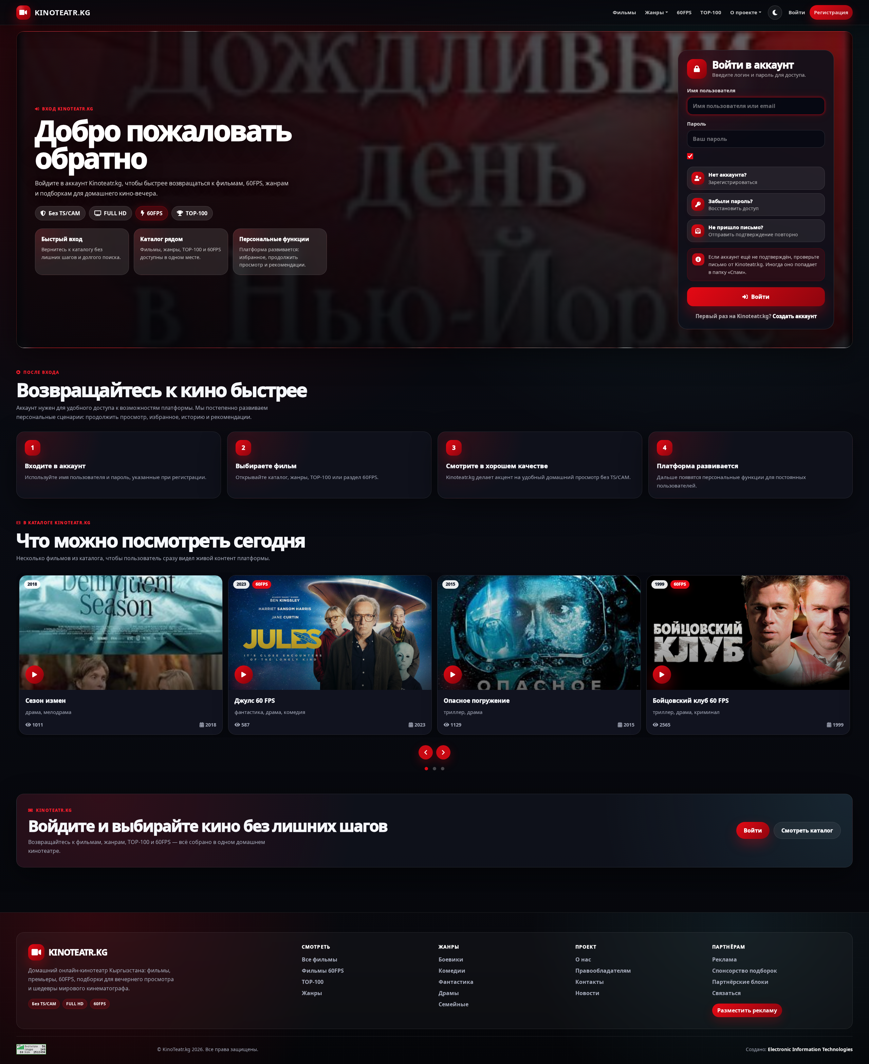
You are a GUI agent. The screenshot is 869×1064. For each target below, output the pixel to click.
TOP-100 (710, 12)
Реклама (724, 959)
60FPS (684, 12)
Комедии (452, 970)
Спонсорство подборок (744, 970)
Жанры (312, 992)
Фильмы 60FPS (323, 970)
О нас (583, 959)
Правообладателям (603, 970)
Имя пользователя (711, 90)
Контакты (589, 981)
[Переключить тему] (775, 12)
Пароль (696, 124)
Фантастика (456, 981)
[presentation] (426, 752)
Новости (587, 992)
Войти (797, 12)
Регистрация (831, 12)
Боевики (451, 959)
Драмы (449, 992)
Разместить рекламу (747, 1010)
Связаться (726, 992)
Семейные (453, 1004)
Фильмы (624, 12)
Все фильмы (319, 959)
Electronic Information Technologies (810, 1049)
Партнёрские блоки (740, 981)
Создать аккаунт (795, 316)
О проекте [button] (743, 12)
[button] (426, 768)
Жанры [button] (654, 12)
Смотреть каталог (807, 830)
